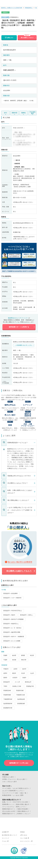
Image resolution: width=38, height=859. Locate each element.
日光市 (23, 673)
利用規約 (22, 832)
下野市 (5, 686)
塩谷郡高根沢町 (7, 703)
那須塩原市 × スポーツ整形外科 (12, 598)
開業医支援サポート (8, 809)
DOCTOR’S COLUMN (20, 802)
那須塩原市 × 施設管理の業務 (11, 632)
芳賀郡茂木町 (7, 690)
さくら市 (17, 682)
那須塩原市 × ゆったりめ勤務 (11, 641)
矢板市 (24, 677)
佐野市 (5, 673)
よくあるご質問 (18, 795)
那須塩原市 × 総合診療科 (10, 593)
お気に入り (10, 37)
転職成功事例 (6, 795)
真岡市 (5, 677)
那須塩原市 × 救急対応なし (11, 623)
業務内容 (14, 112)
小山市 (32, 673)
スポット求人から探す (9, 781)
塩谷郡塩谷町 (21, 699)
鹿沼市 (14, 673)
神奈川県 (23, 659)
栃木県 (14, 655)
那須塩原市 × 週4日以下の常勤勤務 (13, 619)
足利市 (15, 669)
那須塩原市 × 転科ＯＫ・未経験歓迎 (13, 636)
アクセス (4, 841)
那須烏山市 (28, 682)
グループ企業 (23, 838)
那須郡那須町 (21, 703)
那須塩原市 (6, 682)
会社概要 (4, 832)
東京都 (14, 659)
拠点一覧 (23, 793)
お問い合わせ (23, 835)
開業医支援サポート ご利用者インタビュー (16, 813)
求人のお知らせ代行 (8, 811)
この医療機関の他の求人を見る (23, 345)
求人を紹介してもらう (27, 37)
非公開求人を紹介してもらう (19, 571)
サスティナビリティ (25, 841)
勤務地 (23, 112)
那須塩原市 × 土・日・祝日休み (12, 628)
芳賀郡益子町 (30, 686)
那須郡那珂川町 (7, 708)
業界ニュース (20, 806)
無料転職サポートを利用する (19, 327)
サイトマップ (5, 838)
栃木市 (24, 669)
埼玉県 (32, 655)
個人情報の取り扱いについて (9, 835)
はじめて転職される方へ (21, 788)
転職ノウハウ (6, 802)
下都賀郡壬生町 (20, 695)
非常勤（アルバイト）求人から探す (14, 779)
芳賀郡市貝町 (20, 690)
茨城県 (5, 655)
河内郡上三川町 (16, 686)
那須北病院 (5, 17)
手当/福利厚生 (32, 112)
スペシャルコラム (8, 806)
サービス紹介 (6, 788)
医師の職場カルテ (23, 811)
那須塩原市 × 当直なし (26, 615)
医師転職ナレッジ (8, 804)
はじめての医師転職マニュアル (12, 790)
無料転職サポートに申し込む (18, 763)
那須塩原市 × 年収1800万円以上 (12, 610)
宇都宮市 (5, 669)
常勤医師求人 (29, 7)
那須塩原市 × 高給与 (9, 615)
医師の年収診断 (23, 809)
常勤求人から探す (8, 777)
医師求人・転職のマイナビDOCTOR (11, 7)
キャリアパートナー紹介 (10, 793)
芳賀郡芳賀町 (7, 695)
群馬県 (23, 655)
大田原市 (14, 677)
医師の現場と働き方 (22, 804)
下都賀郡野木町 (7, 699)
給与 (5, 112)
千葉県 (5, 659)
